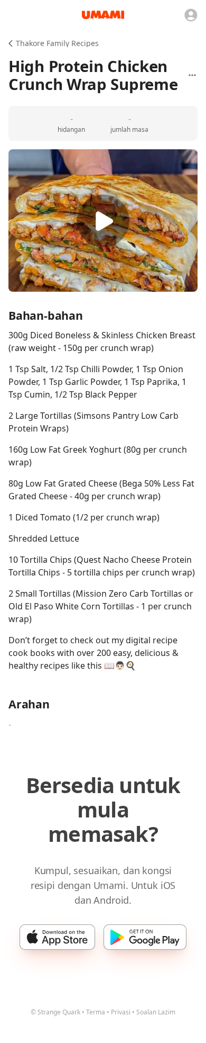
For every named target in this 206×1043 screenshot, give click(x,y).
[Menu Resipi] (192, 75)
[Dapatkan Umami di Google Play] (145, 937)
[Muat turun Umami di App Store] (57, 937)
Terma (95, 1012)
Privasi (120, 1012)
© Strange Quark (55, 1012)
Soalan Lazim (155, 1012)
